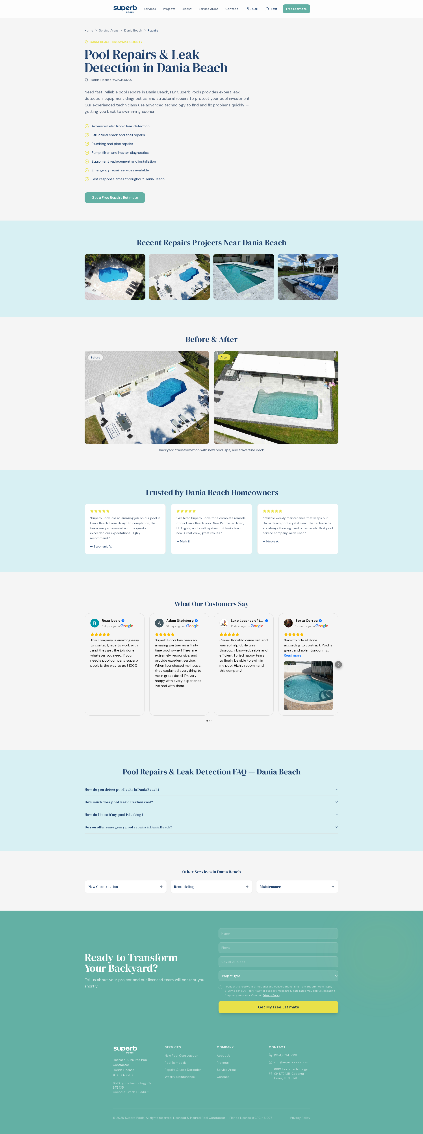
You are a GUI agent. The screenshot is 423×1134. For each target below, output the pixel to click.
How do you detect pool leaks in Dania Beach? (122, 789)
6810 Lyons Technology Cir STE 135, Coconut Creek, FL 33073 (291, 1073)
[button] (84, 664)
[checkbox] (220, 987)
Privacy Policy (271, 995)
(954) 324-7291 (285, 1055)
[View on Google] (94, 623)
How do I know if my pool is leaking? (114, 814)
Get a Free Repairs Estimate (115, 197)
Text (274, 9)
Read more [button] (292, 655)
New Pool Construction (181, 1056)
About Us (223, 1056)
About (187, 9)
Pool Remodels (175, 1063)
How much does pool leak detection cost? (119, 802)
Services (150, 9)
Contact (231, 9)
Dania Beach (133, 30)
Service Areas (208, 9)
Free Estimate (296, 9)
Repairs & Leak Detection (183, 1070)
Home (89, 30)
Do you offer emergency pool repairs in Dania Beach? (128, 827)
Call (255, 9)
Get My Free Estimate (278, 1007)
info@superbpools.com (291, 1062)
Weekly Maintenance (180, 1077)
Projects (169, 9)
